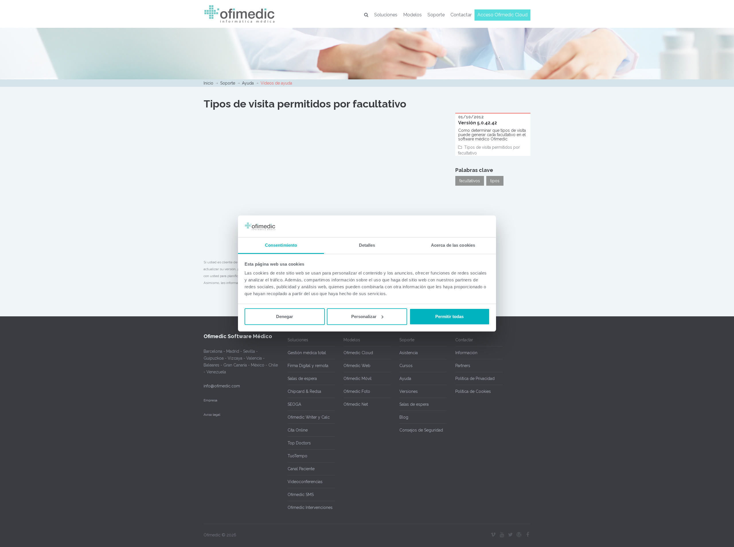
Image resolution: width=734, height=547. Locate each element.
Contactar (461, 14)
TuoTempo (297, 456)
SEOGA (294, 404)
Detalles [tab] (367, 245)
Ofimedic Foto (356, 391)
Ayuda (248, 83)
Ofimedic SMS (301, 494)
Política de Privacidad (475, 378)
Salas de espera (302, 378)
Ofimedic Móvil (357, 378)
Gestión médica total (307, 352)
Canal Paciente (301, 468)
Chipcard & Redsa (304, 391)
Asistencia (408, 352)
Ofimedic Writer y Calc (309, 417)
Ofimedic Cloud (358, 352)
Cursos (406, 365)
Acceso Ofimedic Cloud (502, 14)
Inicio (208, 83)
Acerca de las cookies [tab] (453, 245)
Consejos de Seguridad (421, 430)
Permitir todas (449, 316)
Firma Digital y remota (308, 365)
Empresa (210, 400)
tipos (494, 181)
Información (466, 352)
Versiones (408, 391)
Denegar (284, 316)
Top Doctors (299, 443)
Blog (403, 417)
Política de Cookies (473, 391)
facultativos (469, 181)
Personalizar (363, 316)
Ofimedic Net (355, 404)
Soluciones (385, 14)
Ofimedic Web (356, 365)
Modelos (412, 14)
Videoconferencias (305, 481)
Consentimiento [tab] (281, 245)
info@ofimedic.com (222, 386)
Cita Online (298, 430)
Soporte (436, 14)
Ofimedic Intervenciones (310, 507)
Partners (462, 365)
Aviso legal (212, 415)
